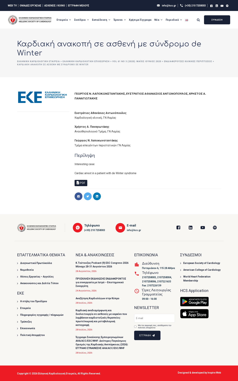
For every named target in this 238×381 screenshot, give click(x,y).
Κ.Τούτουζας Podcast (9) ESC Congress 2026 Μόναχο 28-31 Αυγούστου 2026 (102, 264)
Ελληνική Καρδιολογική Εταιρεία (57, 373)
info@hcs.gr (169, 5)
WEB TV (12, 5)
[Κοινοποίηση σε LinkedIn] (97, 196)
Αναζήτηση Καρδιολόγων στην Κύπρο (97, 298)
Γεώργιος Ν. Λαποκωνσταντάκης (100, 93)
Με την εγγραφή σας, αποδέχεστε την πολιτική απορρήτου (154, 326)
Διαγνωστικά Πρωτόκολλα (36, 263)
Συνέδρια (80, 19)
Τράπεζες (26, 321)
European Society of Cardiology (201, 263)
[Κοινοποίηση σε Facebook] (78, 196)
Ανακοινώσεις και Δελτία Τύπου (39, 283)
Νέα (156, 19)
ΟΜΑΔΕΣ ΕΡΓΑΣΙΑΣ (30, 5)
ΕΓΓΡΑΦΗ (145, 335)
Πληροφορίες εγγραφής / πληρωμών (41, 314)
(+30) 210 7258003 (195, 5)
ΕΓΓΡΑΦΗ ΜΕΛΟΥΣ (78, 5)
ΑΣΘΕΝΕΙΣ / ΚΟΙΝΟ (54, 5)
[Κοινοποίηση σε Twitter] (88, 196)
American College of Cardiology (202, 269)
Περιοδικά (172, 19)
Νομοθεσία (27, 269)
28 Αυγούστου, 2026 (86, 271)
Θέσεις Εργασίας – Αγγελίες (37, 276)
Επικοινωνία (27, 328)
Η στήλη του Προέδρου (33, 301)
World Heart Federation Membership (196, 278)
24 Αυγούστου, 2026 (86, 290)
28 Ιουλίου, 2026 (84, 302)
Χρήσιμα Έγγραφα (140, 19)
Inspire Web (214, 372)
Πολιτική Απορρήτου (32, 335)
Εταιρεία (62, 19)
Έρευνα (118, 19)
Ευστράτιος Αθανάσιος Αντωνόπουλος (157, 93)
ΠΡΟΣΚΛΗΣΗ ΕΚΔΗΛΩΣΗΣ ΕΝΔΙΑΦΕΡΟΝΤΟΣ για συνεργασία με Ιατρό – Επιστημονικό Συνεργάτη (101, 282)
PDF (82, 183)
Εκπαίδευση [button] (99, 19)
